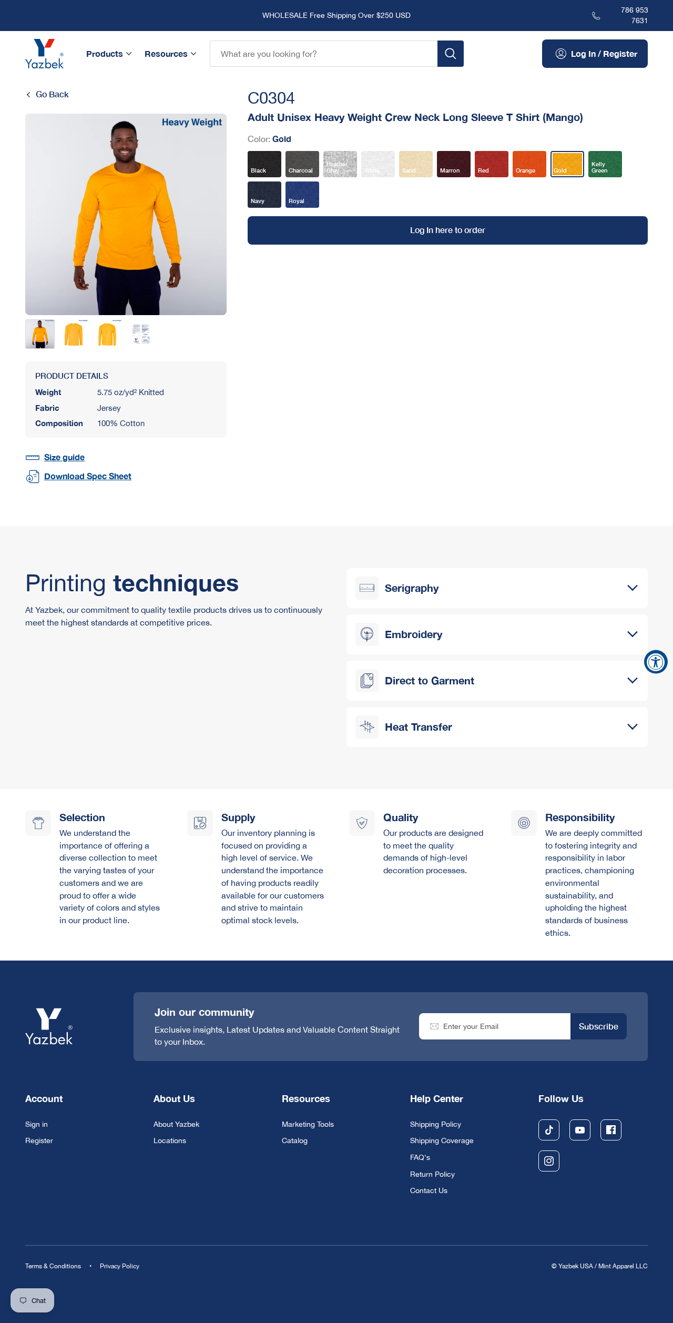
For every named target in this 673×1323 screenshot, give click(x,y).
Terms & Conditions (53, 1266)
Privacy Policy (119, 1266)
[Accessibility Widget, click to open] (656, 661)
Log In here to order (447, 230)
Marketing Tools (308, 1124)
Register (39, 1140)
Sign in (36, 1124)
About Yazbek (176, 1124)
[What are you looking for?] (450, 54)
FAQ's (420, 1157)
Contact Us (428, 1190)
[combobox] (323, 54)
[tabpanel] (126, 214)
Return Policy (432, 1174)
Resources (166, 53)
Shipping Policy (435, 1124)
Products (104, 53)
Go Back (52, 94)
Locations (170, 1140)
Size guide (64, 457)
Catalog (295, 1140)
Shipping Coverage (442, 1140)
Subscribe (598, 1026)
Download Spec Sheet (87, 476)
